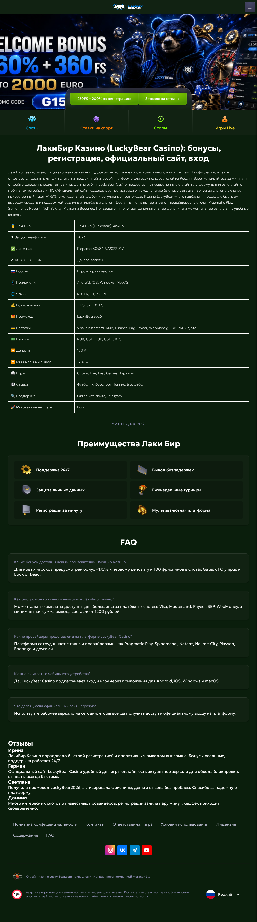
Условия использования (184, 824)
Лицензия (226, 824)
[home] (128, 7)
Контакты (95, 824)
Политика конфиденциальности (45, 824)
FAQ (50, 835)
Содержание (25, 835)
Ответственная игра (133, 824)
